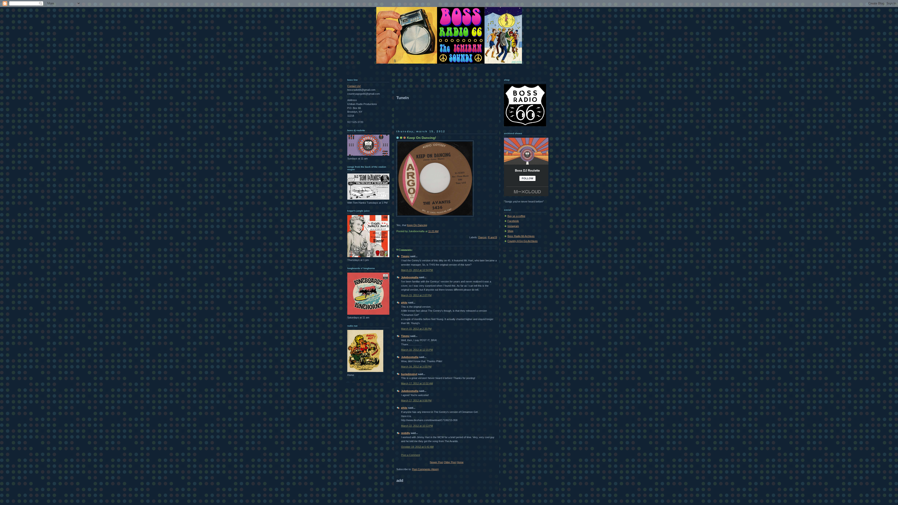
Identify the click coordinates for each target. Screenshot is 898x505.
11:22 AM (433, 231)
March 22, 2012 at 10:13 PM (417, 425)
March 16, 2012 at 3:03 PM (416, 366)
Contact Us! (354, 86)
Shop (510, 231)
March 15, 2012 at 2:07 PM (416, 295)
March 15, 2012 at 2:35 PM (416, 328)
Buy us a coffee (516, 216)
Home (460, 462)
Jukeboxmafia (409, 277)
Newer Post (436, 462)
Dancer (482, 237)
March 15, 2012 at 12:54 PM (417, 270)
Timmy (405, 256)
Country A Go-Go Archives (522, 241)
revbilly (405, 433)
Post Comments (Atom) (425, 469)
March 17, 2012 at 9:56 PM (416, 400)
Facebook (513, 221)
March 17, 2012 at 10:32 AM (417, 383)
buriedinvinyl (409, 374)
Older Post (450, 462)
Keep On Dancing (417, 225)
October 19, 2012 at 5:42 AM (417, 446)
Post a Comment (410, 455)
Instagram (513, 226)
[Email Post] (496, 231)
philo (404, 302)
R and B (492, 237)
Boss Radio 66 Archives (521, 236)
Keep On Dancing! (421, 138)
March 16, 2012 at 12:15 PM (417, 349)
